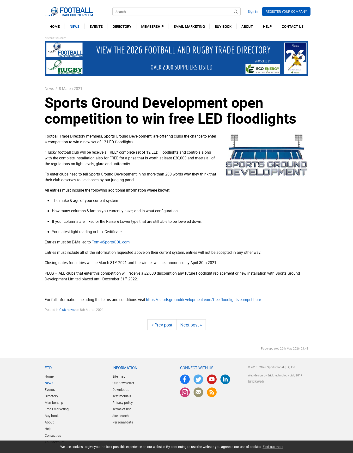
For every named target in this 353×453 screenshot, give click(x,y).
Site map (118, 376)
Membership (54, 402)
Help (48, 428)
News (49, 88)
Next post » (191, 325)
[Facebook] (185, 379)
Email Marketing (57, 409)
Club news (67, 309)
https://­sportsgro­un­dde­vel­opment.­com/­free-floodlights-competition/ (204, 299)
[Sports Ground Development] (266, 155)
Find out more (273, 446)
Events (50, 389)
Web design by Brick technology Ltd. (271, 375)
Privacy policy (122, 402)
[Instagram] (185, 392)
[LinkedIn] (225, 379)
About (49, 422)
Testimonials (121, 396)
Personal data (122, 422)
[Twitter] (198, 379)
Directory (51, 396)
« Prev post (162, 325)
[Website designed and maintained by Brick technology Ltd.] (256, 381)
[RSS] (212, 392)
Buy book (52, 415)
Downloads (120, 389)
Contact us (53, 435)
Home (49, 376)
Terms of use (121, 409)
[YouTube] (212, 379)
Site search (120, 415)
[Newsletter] (198, 392)
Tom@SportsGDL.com (111, 242)
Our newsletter (123, 383)
